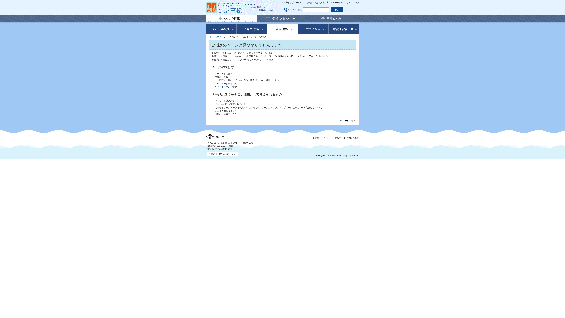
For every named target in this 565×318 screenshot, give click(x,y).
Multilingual (337, 2)
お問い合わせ (353, 138)
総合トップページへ (293, 2)
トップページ (219, 37)
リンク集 (315, 138)
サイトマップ (353, 2)
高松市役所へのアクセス (223, 154)
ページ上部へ (349, 120)
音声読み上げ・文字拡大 (317, 2)
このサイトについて (333, 138)
